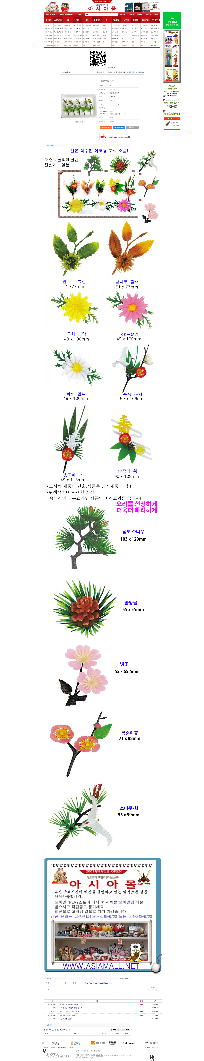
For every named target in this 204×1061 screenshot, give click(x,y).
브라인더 (124, 45)
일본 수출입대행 (155, 28)
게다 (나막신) (135, 28)
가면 (123, 35)
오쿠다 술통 (144, 38)
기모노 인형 (67, 35)
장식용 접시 (86, 32)
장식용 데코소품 (116, 28)
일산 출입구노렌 (58, 28)
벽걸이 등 (104, 32)
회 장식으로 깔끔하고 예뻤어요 (69, 1004)
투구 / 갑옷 (144, 28)
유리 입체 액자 (77, 32)
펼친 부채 (124, 28)
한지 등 (104, 35)
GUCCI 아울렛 (154, 35)
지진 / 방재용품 (48, 38)
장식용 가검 (144, 25)
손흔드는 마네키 (68, 28)
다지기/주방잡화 (48, 42)
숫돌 (133, 38)
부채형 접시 (86, 38)
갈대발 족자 (96, 28)
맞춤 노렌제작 (57, 25)
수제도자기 (86, 28)
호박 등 (104, 28)
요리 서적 (134, 32)
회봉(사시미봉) (116, 35)
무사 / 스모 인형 (68, 38)
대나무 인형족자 (97, 38)
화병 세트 (85, 35)
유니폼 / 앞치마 (48, 35)
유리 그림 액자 (77, 25)
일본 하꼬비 (154, 25)
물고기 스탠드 (96, 45)
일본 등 (104, 25)
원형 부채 (124, 25)
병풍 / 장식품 (144, 32)
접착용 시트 (125, 42)
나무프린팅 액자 (77, 35)
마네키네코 (67, 25)
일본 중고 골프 (154, 38)
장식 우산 (124, 32)
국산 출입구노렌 (58, 32)
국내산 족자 (96, 35)
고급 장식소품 (115, 25)
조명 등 (104, 38)
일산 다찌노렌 (57, 35)
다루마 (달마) (67, 32)
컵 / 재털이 (86, 42)
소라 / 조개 (115, 32)
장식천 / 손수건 (58, 45)
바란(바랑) (115, 38)
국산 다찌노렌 (57, 38)
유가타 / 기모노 (48, 32)
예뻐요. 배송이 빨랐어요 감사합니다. (71, 1008)
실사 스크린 (96, 25)
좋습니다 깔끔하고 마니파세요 (69, 1011)
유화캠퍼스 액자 (77, 38)
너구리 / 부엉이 (68, 42)
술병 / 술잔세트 (87, 25)
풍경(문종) (115, 42)
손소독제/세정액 (48, 45)
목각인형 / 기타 (68, 45)
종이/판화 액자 (77, 42)
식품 (133, 42)
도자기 (143, 42)
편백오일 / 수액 (48, 28)
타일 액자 (75, 45)
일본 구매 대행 (154, 32)
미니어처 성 (144, 35)
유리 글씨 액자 (77, 28)
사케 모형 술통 (96, 42)
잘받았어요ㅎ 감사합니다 (68, 1015)
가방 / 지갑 (47, 25)
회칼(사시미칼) (135, 35)
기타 (84, 45)
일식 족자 (95, 32)
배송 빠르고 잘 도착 (66, 1019)
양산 (133, 25)
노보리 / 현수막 (58, 42)
